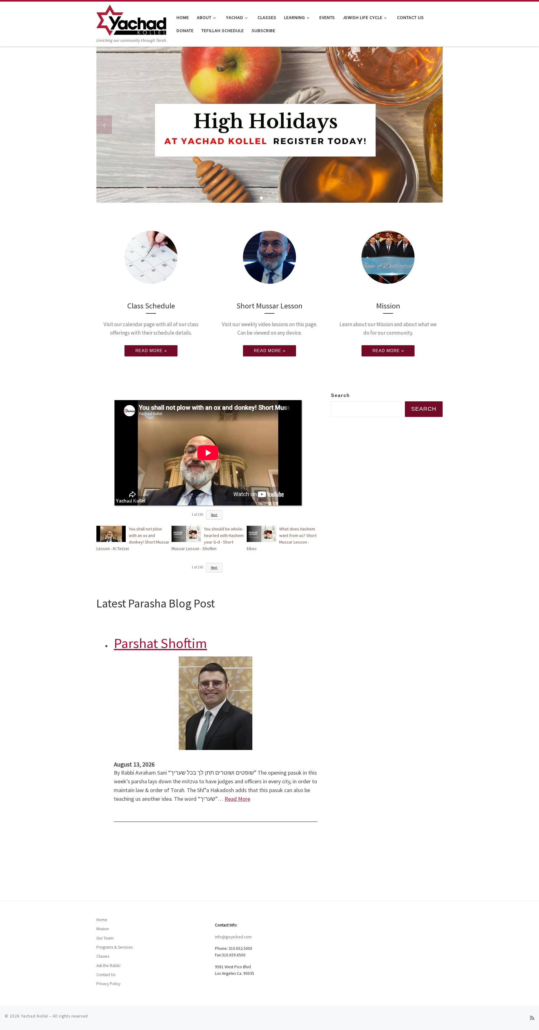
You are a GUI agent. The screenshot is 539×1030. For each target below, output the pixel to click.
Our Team (105, 938)
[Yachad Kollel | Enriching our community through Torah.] (131, 19)
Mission (102, 928)
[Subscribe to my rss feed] (532, 1018)
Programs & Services (114, 947)
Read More (237, 798)
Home (101, 919)
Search (340, 395)
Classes (102, 956)
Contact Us (105, 974)
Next (214, 515)
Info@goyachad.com (233, 937)
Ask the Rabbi (108, 965)
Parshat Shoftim (160, 643)
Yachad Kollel (34, 1016)
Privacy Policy (108, 983)
